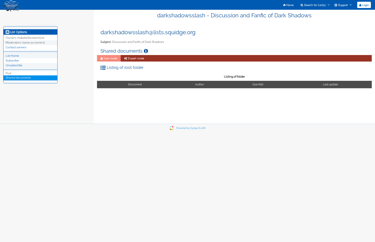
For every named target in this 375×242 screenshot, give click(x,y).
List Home (12, 55)
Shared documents (18, 77)
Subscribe (12, 60)
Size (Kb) (257, 84)
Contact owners (16, 47)
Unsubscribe (14, 65)
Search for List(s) (314, 5)
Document (135, 84)
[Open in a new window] (146, 51)
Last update (330, 84)
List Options (18, 32)
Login (365, 5)
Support (342, 5)
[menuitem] (288, 5)
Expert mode (135, 58)
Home (289, 5)
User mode (110, 58)
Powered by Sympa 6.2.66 (191, 128)
